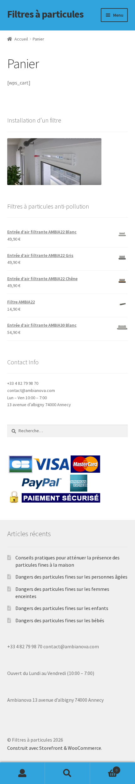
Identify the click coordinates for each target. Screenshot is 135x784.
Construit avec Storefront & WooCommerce (54, 748)
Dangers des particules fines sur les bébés (59, 620)
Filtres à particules (45, 14)
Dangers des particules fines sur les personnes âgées (71, 577)
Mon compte (22, 773)
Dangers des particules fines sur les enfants (61, 608)
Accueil (21, 39)
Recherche (67, 773)
